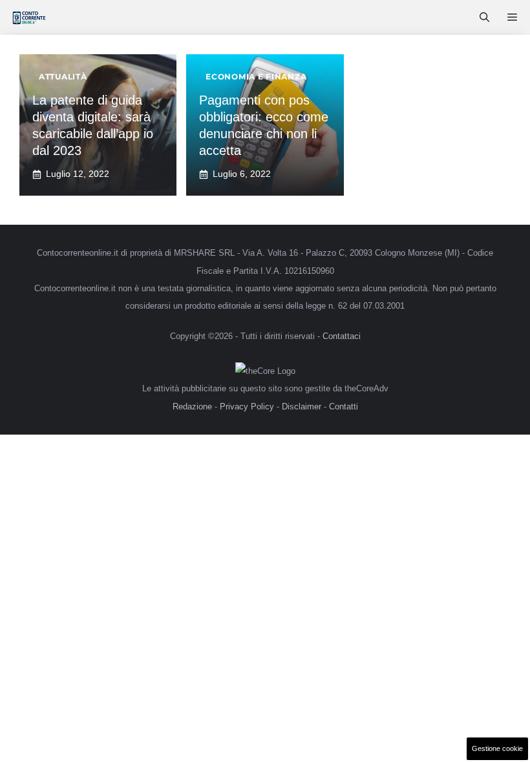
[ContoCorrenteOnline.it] (28, 17)
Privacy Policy (247, 406)
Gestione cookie (497, 748)
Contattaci (342, 336)
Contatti (343, 406)
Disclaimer (301, 406)
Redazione (192, 406)
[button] (484, 17)
